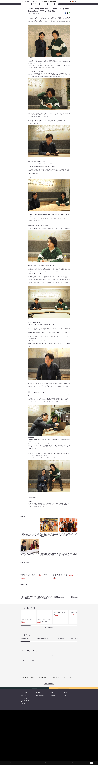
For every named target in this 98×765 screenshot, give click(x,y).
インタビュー (40, 13)
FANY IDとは (34, 699)
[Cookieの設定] (59, 762)
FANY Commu (23, 714)
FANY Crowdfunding (25, 711)
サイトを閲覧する (48, 632)
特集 (28, 1)
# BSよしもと (51, 3)
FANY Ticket (23, 706)
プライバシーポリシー (39, 705)
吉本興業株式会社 (53, 705)
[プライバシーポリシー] (66, 762)
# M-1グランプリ (43, 3)
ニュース (22, 1)
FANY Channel (24, 709)
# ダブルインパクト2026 (26, 3)
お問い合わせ (52, 706)
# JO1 (57, 3)
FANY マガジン (32, 57)
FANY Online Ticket (24, 708)
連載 (25, 1)
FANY (22, 705)
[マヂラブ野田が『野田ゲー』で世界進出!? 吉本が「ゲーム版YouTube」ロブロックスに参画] (65, 13)
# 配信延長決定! (35, 3)
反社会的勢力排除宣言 (39, 706)
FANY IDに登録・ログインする (63, 699)
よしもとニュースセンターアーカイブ (70, 706)
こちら (37, 494)
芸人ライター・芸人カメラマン (35, 1)
